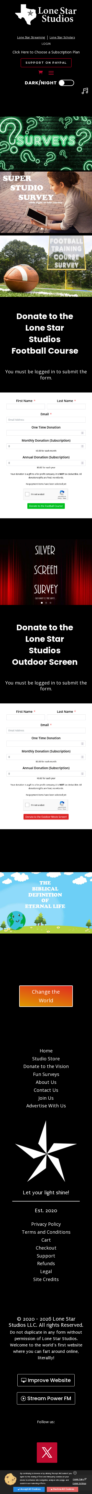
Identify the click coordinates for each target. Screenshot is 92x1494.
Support (46, 1256)
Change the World (46, 996)
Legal (46, 1271)
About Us (46, 1082)
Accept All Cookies (30, 1489)
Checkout (46, 1248)
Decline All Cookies (63, 1489)
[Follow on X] (47, 1452)
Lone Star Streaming (31, 37)
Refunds (46, 1263)
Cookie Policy (78, 1479)
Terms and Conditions (46, 1232)
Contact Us (46, 1090)
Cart (46, 1240)
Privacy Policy (46, 1224)
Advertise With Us (46, 1106)
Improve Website (49, 1380)
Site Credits (46, 1279)
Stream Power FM (49, 1398)
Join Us (46, 1098)
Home (46, 1051)
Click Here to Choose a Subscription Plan (46, 52)
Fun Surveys (46, 1074)
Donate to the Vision (46, 1066)
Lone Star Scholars (62, 37)
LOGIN (46, 44)
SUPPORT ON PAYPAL (46, 62)
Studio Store (46, 1058)
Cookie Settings (79, 1483)
